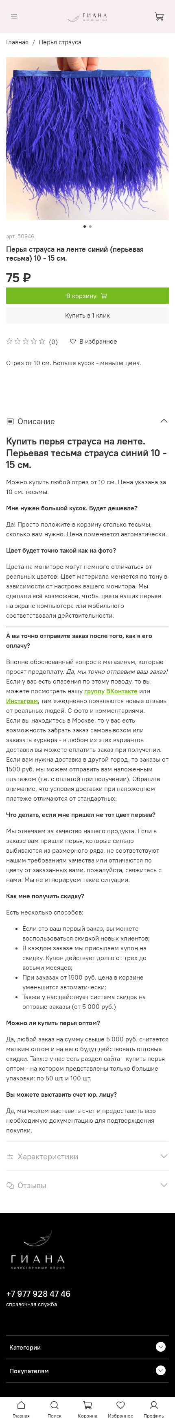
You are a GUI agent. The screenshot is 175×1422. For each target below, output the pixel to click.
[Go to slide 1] (84, 226)
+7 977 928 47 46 (38, 1293)
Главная (17, 42)
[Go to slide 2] (90, 226)
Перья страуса (60, 42)
